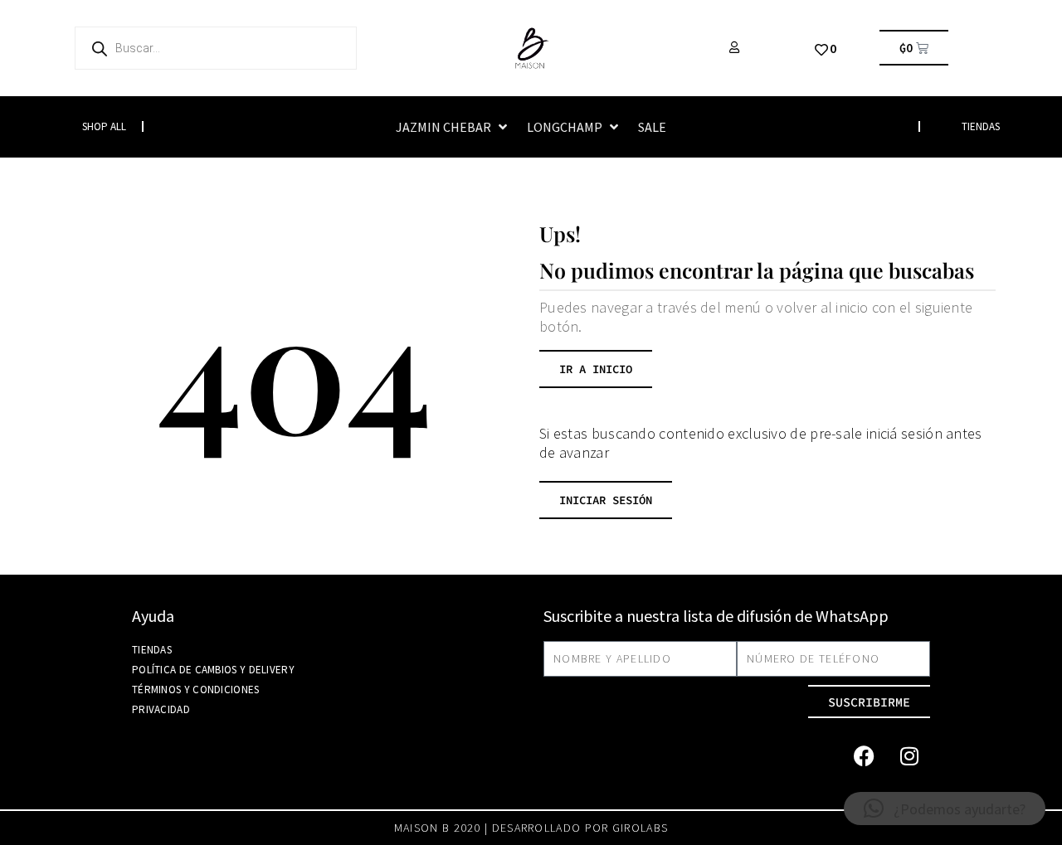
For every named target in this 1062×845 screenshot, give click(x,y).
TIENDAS (981, 126)
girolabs (640, 827)
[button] (453, 127)
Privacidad (161, 709)
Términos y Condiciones (196, 689)
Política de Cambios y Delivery (213, 670)
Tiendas (152, 650)
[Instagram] (909, 755)
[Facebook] (863, 755)
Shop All (104, 126)
